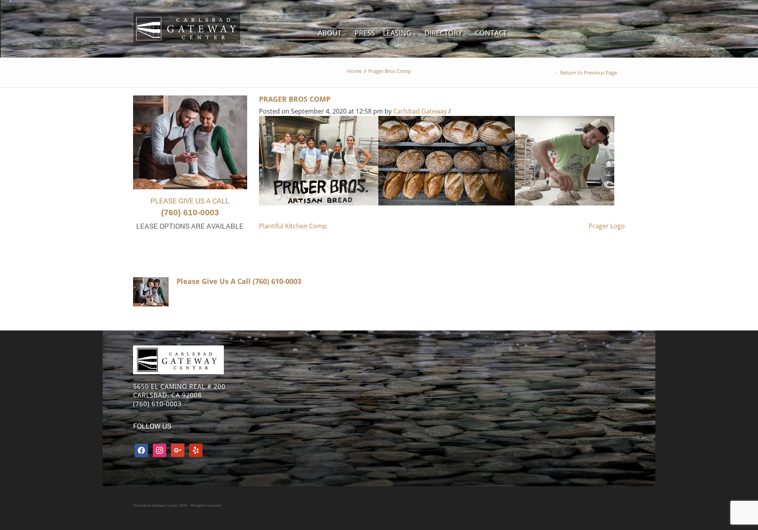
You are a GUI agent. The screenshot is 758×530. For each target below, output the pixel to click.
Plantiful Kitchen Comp (293, 226)
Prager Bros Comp (294, 99)
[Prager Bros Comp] (436, 160)
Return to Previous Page (588, 72)
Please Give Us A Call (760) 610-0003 (238, 281)
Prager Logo (607, 226)
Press (365, 32)
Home (354, 71)
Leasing (397, 32)
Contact (491, 32)
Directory (443, 32)
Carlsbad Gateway (420, 111)
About (329, 32)
